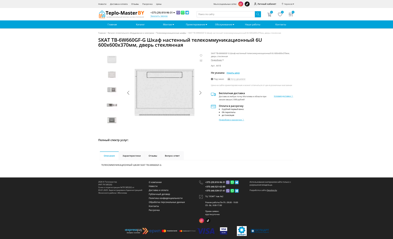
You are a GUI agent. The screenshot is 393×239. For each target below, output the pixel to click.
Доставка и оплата (119, 4)
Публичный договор (159, 194)
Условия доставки (282, 96)
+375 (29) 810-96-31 (215, 182)
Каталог (140, 24)
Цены (158, 4)
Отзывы (135, 4)
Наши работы (252, 24)
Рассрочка (147, 4)
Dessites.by (272, 190)
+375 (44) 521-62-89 (215, 186)
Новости (102, 4)
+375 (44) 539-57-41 (215, 190)
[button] (200, 92)
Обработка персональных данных (167, 202)
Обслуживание (224, 24)
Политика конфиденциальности (166, 198)
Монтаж (168, 24)
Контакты (280, 24)
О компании (155, 182)
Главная (112, 24)
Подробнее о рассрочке (230, 119)
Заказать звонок (159, 16)
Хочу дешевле (237, 79)
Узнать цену (233, 72)
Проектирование (196, 24)
